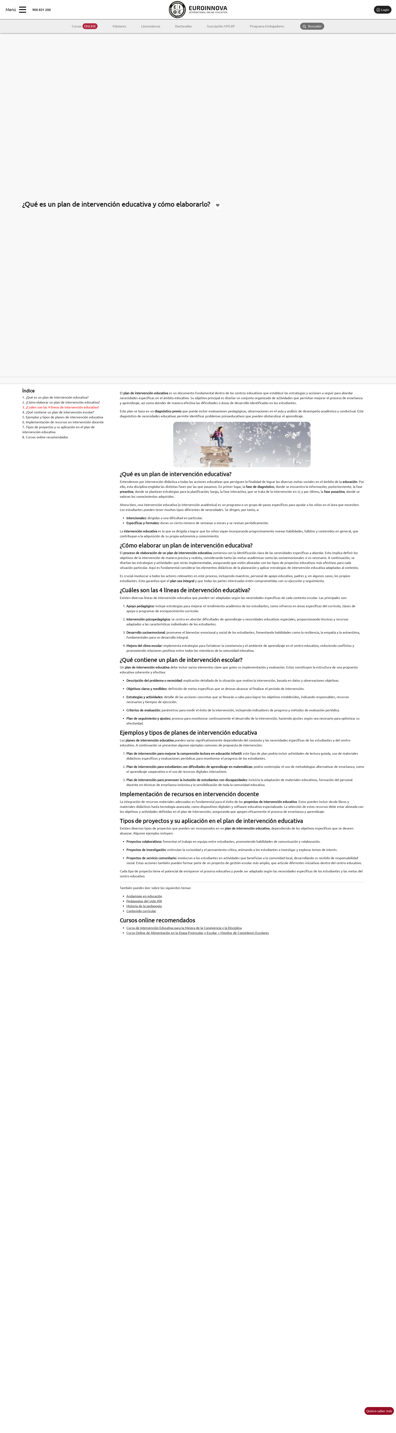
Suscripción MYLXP (221, 26)
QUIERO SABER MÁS (379, 1411)
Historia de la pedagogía (144, 906)
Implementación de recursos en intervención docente (63, 422)
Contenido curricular (141, 911)
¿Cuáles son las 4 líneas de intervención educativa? (60, 407)
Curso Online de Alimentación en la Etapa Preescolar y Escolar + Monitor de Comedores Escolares (197, 933)
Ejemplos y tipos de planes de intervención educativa (62, 417)
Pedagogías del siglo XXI (144, 901)
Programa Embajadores (267, 26)
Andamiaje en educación (144, 896)
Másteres (119, 26)
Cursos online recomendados (45, 437)
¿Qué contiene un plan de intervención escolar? (58, 412)
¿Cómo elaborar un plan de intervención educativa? (61, 402)
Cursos (84, 26)
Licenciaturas (150, 26)
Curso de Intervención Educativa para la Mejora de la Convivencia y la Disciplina (184, 928)
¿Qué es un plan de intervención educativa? (55, 397)
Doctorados (183, 26)
